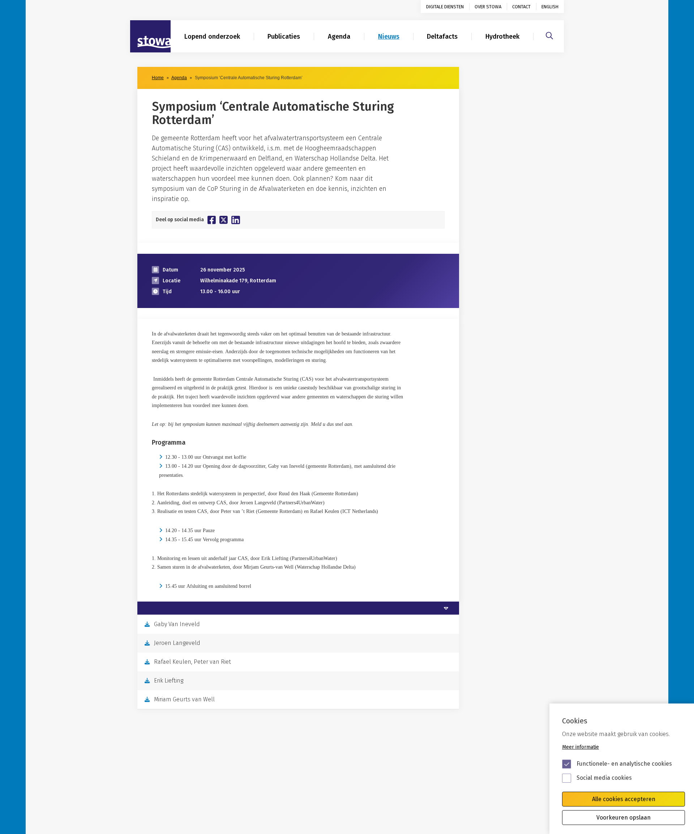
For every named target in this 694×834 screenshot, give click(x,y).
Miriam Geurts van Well (184, 699)
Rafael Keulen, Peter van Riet (192, 661)
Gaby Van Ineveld (177, 624)
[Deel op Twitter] (223, 219)
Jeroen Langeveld (177, 643)
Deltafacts (442, 36)
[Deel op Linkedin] (235, 220)
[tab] (298, 608)
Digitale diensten (445, 6)
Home (158, 77)
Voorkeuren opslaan (623, 817)
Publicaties (283, 36)
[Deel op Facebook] (211, 219)
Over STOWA (488, 6)
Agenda (339, 36)
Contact (521, 6)
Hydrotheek (502, 36)
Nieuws (388, 36)
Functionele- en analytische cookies (624, 763)
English (549, 6)
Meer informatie (580, 747)
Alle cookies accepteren (623, 799)
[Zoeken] (549, 34)
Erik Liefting (168, 680)
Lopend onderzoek (212, 36)
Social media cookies (604, 777)
